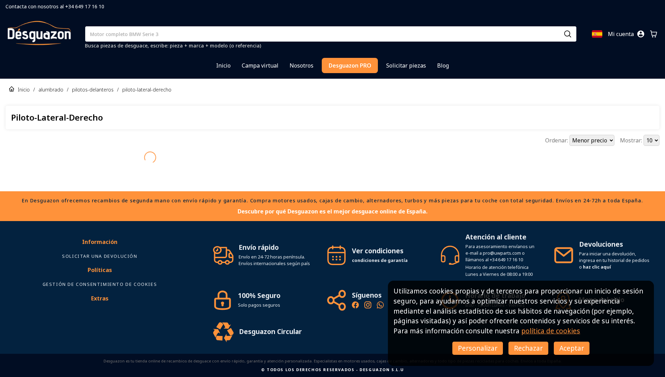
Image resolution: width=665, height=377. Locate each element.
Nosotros (301, 65)
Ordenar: (557, 140)
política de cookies (550, 330)
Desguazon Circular (270, 319)
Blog (443, 65)
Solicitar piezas (406, 65)
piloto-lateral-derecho (146, 89)
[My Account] (641, 34)
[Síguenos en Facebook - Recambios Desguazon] (355, 293)
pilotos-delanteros (93, 89)
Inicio (223, 65)
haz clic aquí (597, 255)
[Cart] (653, 34)
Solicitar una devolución (99, 244)
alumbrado (50, 89)
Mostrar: (632, 140)
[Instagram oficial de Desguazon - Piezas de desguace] (367, 293)
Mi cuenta (621, 34)
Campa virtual (260, 65)
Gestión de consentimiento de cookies (100, 272)
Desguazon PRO (350, 65)
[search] (568, 34)
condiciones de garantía (380, 248)
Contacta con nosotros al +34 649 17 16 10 (55, 6)
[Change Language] (597, 34)
